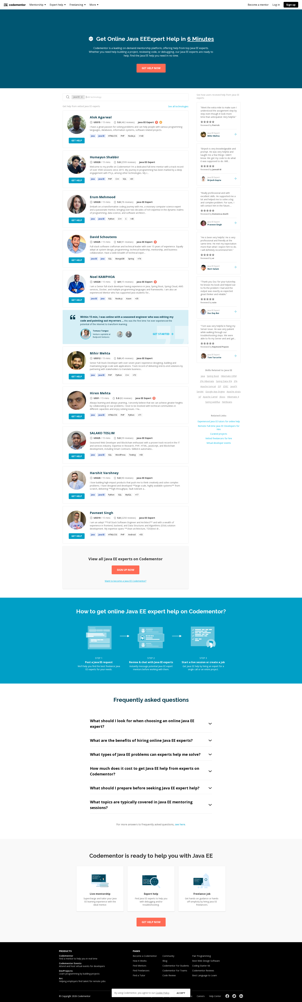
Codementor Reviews (203, 970)
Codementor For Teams (174, 970)
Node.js (131, 136)
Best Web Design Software (206, 960)
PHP (122, 136)
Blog (164, 960)
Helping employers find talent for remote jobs (82, 980)
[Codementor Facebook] (227, 996)
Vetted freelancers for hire (218, 438)
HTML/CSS (112, 136)
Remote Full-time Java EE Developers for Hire (218, 427)
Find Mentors (139, 965)
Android (132, 534)
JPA (235, 381)
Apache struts (234, 391)
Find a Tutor (139, 975)
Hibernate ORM (229, 376)
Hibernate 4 (233, 396)
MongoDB (119, 258)
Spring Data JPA (224, 381)
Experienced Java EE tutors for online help (219, 421)
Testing (132, 454)
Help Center (215, 996)
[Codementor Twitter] (234, 996)
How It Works (140, 960)
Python (111, 218)
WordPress (120, 454)
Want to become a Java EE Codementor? (125, 580)
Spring (131, 258)
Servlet (200, 391)
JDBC (225, 386)
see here (180, 824)
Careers (201, 996)
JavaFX (233, 386)
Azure (128, 298)
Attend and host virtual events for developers (82, 965)
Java (203, 376)
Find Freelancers (141, 970)
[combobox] (135, 97)
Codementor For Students (175, 965)
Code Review (169, 975)
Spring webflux (212, 401)
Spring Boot (213, 376)
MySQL (128, 494)
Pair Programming (201, 955)
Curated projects (218, 433)
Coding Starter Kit (201, 965)
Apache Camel (210, 396)
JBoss (222, 396)
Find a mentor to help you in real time (78, 957)
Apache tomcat (208, 386)
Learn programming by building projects (79, 972)
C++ (117, 179)
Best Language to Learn (204, 975)
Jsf (200, 396)
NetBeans (227, 401)
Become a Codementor (145, 955)
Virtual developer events (219, 442)
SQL (124, 179)
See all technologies (178, 106)
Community (168, 955)
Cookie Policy (162, 992)
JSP (219, 386)
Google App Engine (215, 391)
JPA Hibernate (207, 381)
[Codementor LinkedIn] (241, 996)
